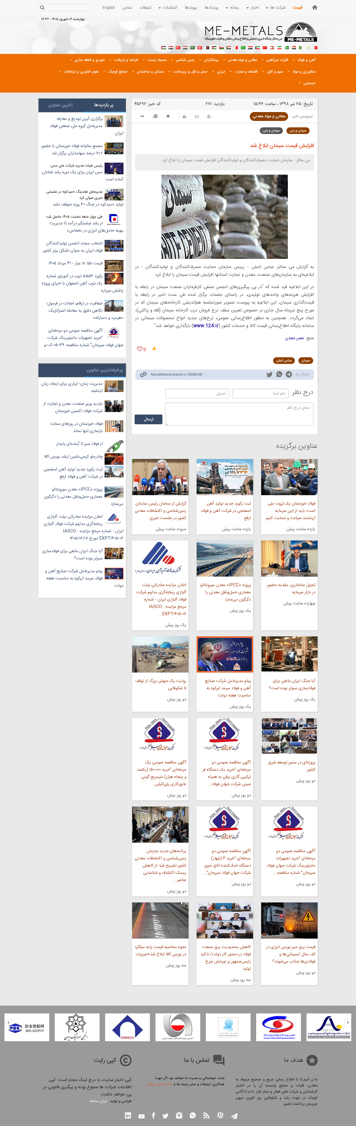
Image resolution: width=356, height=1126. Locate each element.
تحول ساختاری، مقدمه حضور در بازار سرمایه (291, 589)
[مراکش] (265, 47)
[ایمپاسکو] (127, 1027)
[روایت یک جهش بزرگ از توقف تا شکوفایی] (160, 654)
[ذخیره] (209, 116)
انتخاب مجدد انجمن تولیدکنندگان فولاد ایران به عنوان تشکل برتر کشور (73, 247)
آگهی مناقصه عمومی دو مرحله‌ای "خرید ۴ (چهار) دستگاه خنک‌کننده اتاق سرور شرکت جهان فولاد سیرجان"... (227, 862)
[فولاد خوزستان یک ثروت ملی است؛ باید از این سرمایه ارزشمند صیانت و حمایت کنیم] (289, 477)
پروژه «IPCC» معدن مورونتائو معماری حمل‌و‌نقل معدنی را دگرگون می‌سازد (225, 592)
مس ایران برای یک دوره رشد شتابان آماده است (82, 176)
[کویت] (257, 47)
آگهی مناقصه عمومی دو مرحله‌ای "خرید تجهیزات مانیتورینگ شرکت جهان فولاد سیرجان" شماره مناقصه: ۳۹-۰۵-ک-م (83, 338)
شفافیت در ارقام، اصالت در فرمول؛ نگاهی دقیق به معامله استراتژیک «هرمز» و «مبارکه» (84, 310)
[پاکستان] (286, 47)
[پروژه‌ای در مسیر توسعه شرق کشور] (289, 736)
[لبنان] (272, 47)
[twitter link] (269, 375)
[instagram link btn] (179, 1116)
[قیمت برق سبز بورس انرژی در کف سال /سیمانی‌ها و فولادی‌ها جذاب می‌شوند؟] (289, 920)
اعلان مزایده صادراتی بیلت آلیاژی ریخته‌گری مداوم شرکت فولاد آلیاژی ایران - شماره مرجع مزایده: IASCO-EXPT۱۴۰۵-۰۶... (161, 599)
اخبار (255, 7)
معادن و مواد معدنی (269, 116)
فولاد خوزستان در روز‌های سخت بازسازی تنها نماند (76, 427)
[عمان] (221, 47)
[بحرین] (315, 47)
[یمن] (171, 47)
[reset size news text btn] (155, 117)
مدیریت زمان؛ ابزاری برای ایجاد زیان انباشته (72, 387)
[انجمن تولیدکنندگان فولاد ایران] (177, 1027)
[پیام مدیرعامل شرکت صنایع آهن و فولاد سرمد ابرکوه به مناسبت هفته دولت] (225, 654)
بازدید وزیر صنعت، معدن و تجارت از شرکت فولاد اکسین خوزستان (73, 407)
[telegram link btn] (234, 1117)
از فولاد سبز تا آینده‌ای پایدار (79, 443)
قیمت (297, 7)
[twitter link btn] (165, 1117)
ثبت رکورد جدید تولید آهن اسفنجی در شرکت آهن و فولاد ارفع (226, 511)
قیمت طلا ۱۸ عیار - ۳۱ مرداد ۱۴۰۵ (76, 263)
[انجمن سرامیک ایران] (77, 1027)
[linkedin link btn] (128, 1116)
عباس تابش (284, 360)
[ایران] (279, 47)
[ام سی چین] (26, 1027)
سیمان (305, 360)
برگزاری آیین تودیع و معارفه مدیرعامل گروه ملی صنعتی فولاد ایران (86, 126)
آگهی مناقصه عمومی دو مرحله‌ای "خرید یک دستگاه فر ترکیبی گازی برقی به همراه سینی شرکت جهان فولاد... (226, 773)
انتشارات (170, 7)
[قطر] (207, 47)
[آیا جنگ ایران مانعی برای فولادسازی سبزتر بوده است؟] (289, 654)
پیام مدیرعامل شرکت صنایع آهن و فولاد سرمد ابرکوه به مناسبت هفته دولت (228, 688)
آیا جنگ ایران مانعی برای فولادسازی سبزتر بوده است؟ (292, 685)
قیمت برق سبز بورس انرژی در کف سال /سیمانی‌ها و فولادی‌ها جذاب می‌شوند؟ (290, 954)
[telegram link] (289, 375)
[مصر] (293, 47)
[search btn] (42, 8)
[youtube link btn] (142, 1117)
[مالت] (236, 47)
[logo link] (261, 35)
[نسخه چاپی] (184, 116)
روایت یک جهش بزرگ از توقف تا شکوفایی (160, 685)
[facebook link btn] (153, 1116)
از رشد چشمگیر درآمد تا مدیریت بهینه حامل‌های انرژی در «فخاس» (86, 227)
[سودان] (228, 47)
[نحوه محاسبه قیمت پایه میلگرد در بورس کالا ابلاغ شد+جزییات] (160, 920)
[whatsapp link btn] (193, 1116)
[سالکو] (328, 1027)
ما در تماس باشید (159, 1084)
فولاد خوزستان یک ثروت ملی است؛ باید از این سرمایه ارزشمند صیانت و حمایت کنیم (290, 511)
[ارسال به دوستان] (196, 116)
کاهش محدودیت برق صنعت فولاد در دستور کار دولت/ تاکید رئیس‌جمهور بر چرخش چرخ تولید (226, 958)
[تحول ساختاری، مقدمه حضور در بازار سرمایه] (289, 558)
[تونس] (199, 47)
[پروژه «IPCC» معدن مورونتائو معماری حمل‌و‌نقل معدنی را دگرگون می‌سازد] (225, 558)
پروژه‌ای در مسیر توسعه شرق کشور (291, 766)
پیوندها (191, 7)
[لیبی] (243, 47)
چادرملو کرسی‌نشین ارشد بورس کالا (73, 456)
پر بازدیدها (103, 105)
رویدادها (211, 7)
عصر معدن (294, 338)
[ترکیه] (178, 47)
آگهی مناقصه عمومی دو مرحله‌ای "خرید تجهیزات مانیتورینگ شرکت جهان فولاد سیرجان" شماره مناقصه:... (291, 862)
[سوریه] (185, 47)
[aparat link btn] (220, 1116)
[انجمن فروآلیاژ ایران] (228, 1027)
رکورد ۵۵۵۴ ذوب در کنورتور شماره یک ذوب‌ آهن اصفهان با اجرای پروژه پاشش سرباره (82, 283)
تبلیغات (145, 7)
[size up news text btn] (168, 117)
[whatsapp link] (279, 375)
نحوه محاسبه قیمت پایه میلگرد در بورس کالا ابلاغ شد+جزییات (160, 951)
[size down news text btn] (142, 117)
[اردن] (214, 47)
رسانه (234, 7)
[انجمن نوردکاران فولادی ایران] (278, 1027)
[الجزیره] (301, 47)
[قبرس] (308, 47)
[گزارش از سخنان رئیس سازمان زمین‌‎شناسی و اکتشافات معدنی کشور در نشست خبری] (160, 477)
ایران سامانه (98, 1101)
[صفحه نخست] (315, 7)
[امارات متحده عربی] (163, 47)
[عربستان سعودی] (192, 47)
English (109, 8)
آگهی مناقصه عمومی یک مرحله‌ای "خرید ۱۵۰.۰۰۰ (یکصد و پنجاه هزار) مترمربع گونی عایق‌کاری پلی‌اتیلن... (161, 773)
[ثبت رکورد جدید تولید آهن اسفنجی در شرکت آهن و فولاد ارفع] (225, 477)
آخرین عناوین (60, 105)
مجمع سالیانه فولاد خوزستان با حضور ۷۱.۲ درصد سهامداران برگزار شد (72, 150)
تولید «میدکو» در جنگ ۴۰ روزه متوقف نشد (88, 204)
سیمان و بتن (298, 130)
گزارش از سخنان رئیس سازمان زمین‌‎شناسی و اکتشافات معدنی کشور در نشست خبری (160, 511)
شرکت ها (278, 7)
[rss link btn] (206, 1116)
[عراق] (250, 47)
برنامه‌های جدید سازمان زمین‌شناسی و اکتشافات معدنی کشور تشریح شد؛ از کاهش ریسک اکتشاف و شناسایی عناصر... (160, 866)
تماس (127, 7)
